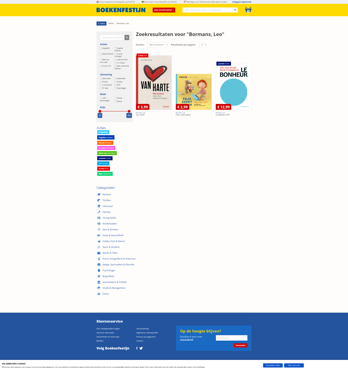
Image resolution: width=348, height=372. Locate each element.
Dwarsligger (121, 88)
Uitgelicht (106, 48)
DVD (118, 85)
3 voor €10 (106, 66)
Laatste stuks (122, 59)
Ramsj (119, 101)
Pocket (105, 81)
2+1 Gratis (121, 63)
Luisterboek (107, 85)
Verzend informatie (105, 332)
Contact (139, 341)
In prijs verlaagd (118, 55)
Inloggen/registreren (241, 2)
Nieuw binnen (108, 54)
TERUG (102, 23)
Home (111, 23)
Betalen (100, 341)
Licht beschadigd (104, 99)
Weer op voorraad (104, 60)
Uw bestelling (142, 328)
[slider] (100, 111)
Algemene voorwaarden (147, 332)
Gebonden (106, 78)
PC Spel (105, 88)
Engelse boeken (119, 49)
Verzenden (241, 345)
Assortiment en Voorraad (108, 336)
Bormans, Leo (123, 23)
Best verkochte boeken (122, 67)
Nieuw (119, 98)
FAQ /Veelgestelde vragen (108, 328)
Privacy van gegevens (146, 336)
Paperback (121, 78)
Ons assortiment (163, 10)
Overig (119, 81)
